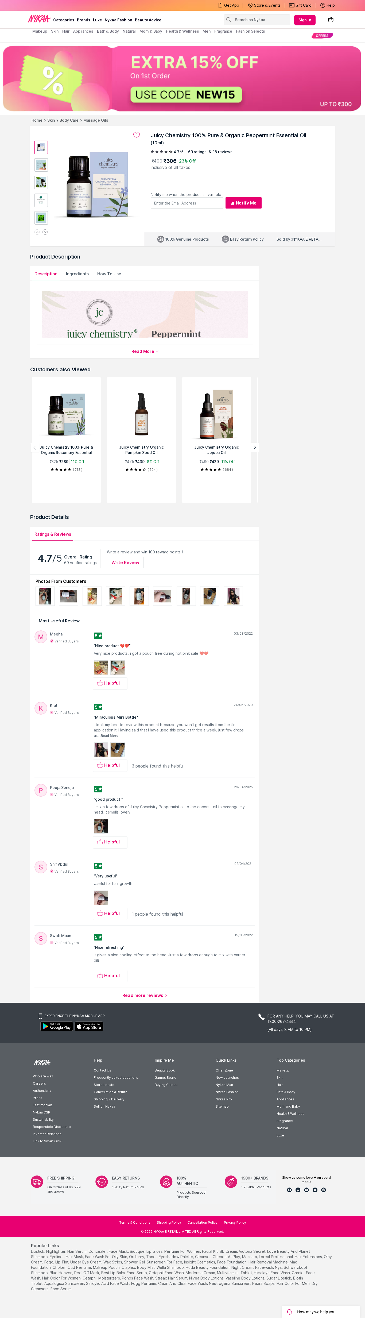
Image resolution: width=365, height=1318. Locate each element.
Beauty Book (165, 1070)
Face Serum (61, 1288)
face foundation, (232, 1262)
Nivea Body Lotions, (206, 1278)
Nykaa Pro (224, 1099)
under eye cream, (86, 1262)
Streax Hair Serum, (171, 1278)
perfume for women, (182, 1251)
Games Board (165, 1078)
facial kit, (210, 1251)
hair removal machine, (268, 1262)
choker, (60, 1267)
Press (37, 1098)
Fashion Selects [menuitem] (250, 31)
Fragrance (285, 1121)
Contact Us (102, 1070)
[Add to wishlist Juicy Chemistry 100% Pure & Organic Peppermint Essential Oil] (136, 135)
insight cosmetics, (200, 1262)
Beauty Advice (148, 20)
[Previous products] (34, 447)
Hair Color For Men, (293, 1283)
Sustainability (43, 1119)
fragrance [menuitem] (223, 31)
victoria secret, (252, 1251)
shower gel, (135, 1262)
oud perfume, (80, 1267)
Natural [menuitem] (129, 31)
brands (83, 20)
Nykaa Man (224, 1085)
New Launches (227, 1078)
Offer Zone (224, 1070)
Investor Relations (47, 1134)
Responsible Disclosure (52, 1127)
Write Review (125, 562)
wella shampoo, (171, 1267)
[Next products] (254, 447)
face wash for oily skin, (106, 1256)
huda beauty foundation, (208, 1267)
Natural (282, 1128)
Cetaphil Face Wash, (167, 1272)
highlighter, (56, 1251)
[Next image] (45, 232)
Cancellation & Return (110, 1092)
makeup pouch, (107, 1267)
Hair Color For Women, (61, 1278)
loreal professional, (276, 1256)
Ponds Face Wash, (138, 1278)
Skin (51, 120)
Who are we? (43, 1076)
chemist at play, (227, 1256)
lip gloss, (154, 1251)
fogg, (49, 1262)
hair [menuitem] (65, 31)
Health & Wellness (290, 1114)
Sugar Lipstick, (279, 1278)
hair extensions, (309, 1256)
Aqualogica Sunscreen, (64, 1283)
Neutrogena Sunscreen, (230, 1283)
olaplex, (129, 1267)
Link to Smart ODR (47, 1141)
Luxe (280, 1135)
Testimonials (43, 1105)
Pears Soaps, (263, 1283)
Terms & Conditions (134, 1222)
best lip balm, (113, 1272)
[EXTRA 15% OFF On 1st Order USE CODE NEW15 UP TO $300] (182, 78)
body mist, (146, 1267)
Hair (280, 1085)
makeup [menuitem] (39, 31)
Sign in (304, 20)
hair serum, (77, 1251)
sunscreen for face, (165, 1262)
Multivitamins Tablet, (235, 1272)
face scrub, (137, 1272)
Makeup (283, 1070)
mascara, (250, 1256)
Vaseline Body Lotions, (245, 1278)
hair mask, (75, 1256)
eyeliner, (57, 1256)
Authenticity (42, 1091)
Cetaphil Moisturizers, (102, 1278)
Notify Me (246, 203)
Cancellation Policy (203, 1222)
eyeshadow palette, (176, 1256)
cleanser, (203, 1256)
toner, (152, 1256)
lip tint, (62, 1262)
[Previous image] (37, 232)
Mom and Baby (288, 1106)
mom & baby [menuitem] (150, 31)
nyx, (279, 1267)
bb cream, (229, 1251)
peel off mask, (87, 1272)
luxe (97, 20)
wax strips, (113, 1262)
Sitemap (222, 1106)
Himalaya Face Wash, (272, 1272)
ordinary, (137, 1256)
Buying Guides (166, 1085)
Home (37, 120)
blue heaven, (61, 1272)
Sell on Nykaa (104, 1106)
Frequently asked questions (116, 1078)
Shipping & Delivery (109, 1099)
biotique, (137, 1251)
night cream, (242, 1267)
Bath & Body (286, 1092)
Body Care (69, 120)
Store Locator (105, 1085)
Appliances (285, 1099)
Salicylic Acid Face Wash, (108, 1283)
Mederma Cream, (201, 1272)
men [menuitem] (207, 31)
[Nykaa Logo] (39, 18)
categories (63, 20)
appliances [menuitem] (83, 31)
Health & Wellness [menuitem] (182, 31)
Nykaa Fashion (118, 20)
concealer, (98, 1251)
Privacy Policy (235, 1222)
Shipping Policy (169, 1222)
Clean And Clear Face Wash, (183, 1283)
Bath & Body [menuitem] (108, 31)
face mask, (119, 1251)
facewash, (264, 1267)
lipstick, (38, 1251)
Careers (39, 1083)
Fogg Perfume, (144, 1283)
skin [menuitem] (55, 31)
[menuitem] (322, 35)
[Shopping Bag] (331, 20)
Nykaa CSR (41, 1112)
